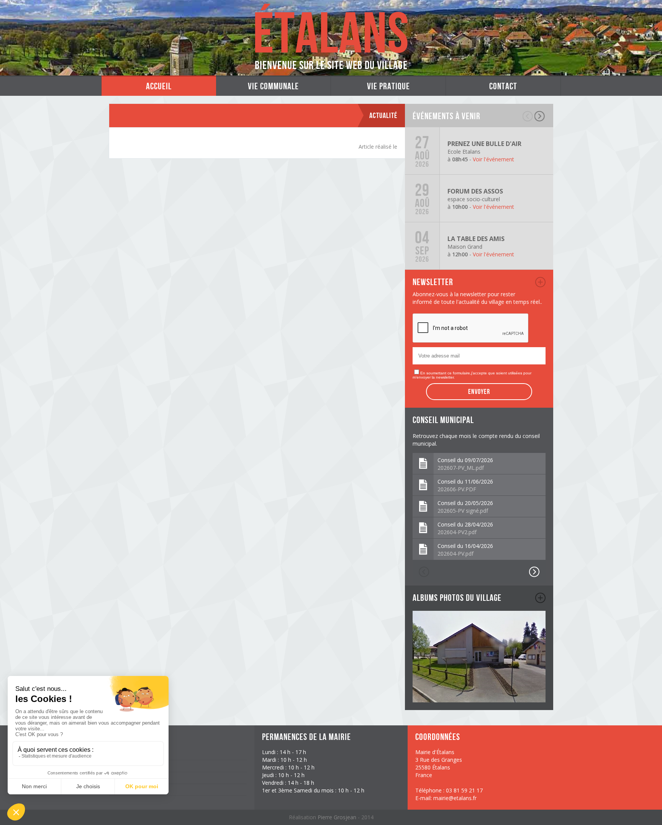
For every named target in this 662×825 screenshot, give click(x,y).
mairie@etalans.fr (455, 798)
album (540, 597)
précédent (528, 116)
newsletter (540, 282)
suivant (540, 116)
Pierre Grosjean (338, 817)
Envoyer (479, 391)
